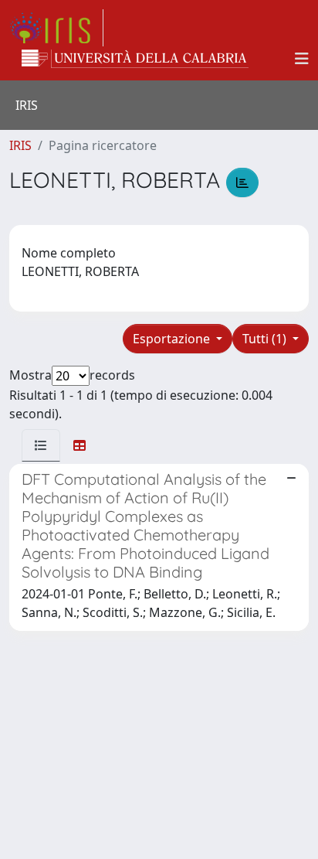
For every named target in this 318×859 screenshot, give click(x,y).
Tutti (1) (265, 338)
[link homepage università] (135, 58)
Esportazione (173, 338)
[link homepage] (56, 27)
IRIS (20, 145)
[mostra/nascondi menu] (302, 58)
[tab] (41, 445)
